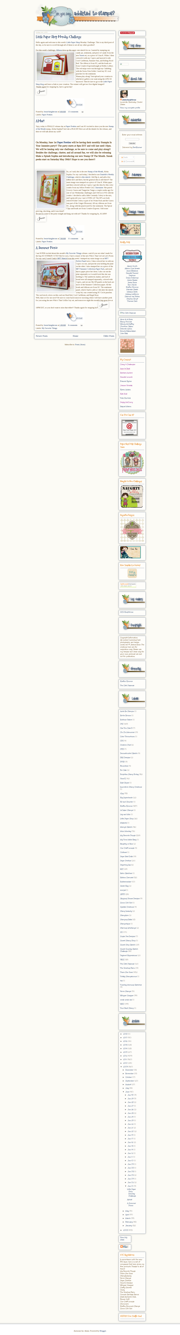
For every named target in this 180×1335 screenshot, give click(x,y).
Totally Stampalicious (128, 976)
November (129, 1073)
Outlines (123, 852)
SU (121, 932)
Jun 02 (131, 1182)
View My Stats (123, 1238)
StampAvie (124, 915)
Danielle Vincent (132, 273)
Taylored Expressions (128, 955)
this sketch (86, 177)
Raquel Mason (125, 406)
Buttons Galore (126, 720)
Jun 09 (131, 1164)
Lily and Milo (125, 814)
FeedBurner (137, 147)
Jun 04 (131, 1175)
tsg (121, 981)
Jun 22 (131, 1124)
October (128, 1077)
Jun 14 (131, 1149)
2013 (125, 1052)
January (129, 1225)
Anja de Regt (125, 369)
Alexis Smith (132, 266)
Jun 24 (131, 1117)
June (127, 1092)
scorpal (123, 890)
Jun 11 (130, 1157)
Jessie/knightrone (51, 112)
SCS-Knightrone (126, 612)
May (127, 1211)
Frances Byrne (126, 381)
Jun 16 (131, 1142)
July (127, 1088)
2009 (125, 1067)
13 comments (73, 112)
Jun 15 (131, 1146)
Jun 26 (131, 1109)
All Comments (128, 161)
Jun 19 (131, 1135)
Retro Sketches (126, 873)
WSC (122, 1004)
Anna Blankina (132, 271)
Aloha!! (40, 121)
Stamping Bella (126, 919)
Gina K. (123, 778)
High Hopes (124, 783)
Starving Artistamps (128, 928)
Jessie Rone (132, 282)
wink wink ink (126, 1000)
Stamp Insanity (126, 911)
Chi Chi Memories (127, 732)
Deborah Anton (126, 329)
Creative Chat (125, 745)
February (129, 1222)
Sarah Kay (124, 886)
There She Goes (126, 972)
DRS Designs (125, 757)
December (129, 1070)
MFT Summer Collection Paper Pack (90, 269)
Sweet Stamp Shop (127, 940)
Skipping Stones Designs (130, 898)
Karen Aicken (125, 390)
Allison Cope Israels (132, 268)
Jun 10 (131, 1160)
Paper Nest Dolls (126, 856)
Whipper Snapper (127, 995)
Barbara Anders (126, 373)
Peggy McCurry (126, 402)
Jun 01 (131, 1186)
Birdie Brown (125, 715)
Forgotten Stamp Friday (129, 774)
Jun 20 (131, 1131)
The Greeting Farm (127, 968)
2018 (125, 1034)
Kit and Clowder (126, 802)
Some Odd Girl (126, 903)
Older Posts (108, 336)
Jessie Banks (132, 280)
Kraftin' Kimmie (132, 287)
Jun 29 (131, 1098)
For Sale (123, 770)
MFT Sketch (62, 258)
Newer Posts (42, 336)
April (127, 1215)
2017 (125, 1037)
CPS (122, 741)
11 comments (73, 239)
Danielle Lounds (126, 377)
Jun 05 (131, 1171)
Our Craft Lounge (127, 848)
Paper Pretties (47, 115)
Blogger (103, 1331)
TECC (122, 960)
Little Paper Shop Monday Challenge (58, 37)
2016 (125, 1041)
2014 (125, 1048)
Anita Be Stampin (127, 711)
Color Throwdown (127, 736)
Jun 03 (131, 1179)
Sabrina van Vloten (132, 296)
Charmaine (99, 188)
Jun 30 (131, 1095)
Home (75, 336)
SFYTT (122, 894)
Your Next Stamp (127, 1008)
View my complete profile (130, 108)
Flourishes (124, 766)
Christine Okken (126, 326)
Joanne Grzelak (126, 385)
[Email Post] (82, 112)
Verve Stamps (125, 991)
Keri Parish (132, 285)
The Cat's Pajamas (127, 685)
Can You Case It (126, 728)
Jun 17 (131, 1139)
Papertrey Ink (125, 865)
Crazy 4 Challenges (127, 364)
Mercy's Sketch (126, 827)
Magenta (123, 823)
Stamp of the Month (95, 172)
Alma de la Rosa (126, 319)
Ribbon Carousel (126, 877)
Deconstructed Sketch (128, 753)
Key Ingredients (126, 797)
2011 (125, 1059)
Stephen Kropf (132, 299)
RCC (122, 869)
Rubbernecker (125, 882)
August (128, 1084)
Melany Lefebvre (132, 294)
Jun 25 (131, 1113)
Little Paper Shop (73, 42)
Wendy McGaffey (127, 324)
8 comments (72, 325)
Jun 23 (131, 1120)
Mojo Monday (125, 831)
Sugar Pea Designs (127, 936)
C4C (121, 724)
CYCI (122, 749)
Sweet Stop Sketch (127, 945)
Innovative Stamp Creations (131, 787)
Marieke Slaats (132, 289)
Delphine (132, 275)
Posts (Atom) (80, 344)
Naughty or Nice (126, 844)
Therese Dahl (132, 301)
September (130, 1081)
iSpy (122, 793)
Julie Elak (124, 333)
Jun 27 (131, 1106)
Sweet (82, 55)
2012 (125, 1056)
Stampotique (125, 924)
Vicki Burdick (125, 398)
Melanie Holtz (132, 292)
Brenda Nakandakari (128, 331)
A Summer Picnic (47, 247)
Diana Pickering (132, 278)
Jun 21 (131, 1128)
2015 (125, 1045)
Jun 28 (131, 1102)
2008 (125, 1230)
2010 (125, 1063)
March (128, 1218)
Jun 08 (131, 1168)
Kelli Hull (123, 394)
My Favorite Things (73, 253)
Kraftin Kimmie (126, 806)
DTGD (122, 762)
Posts (125, 157)
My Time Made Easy (128, 840)
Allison (59, 50)
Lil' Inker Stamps (126, 810)
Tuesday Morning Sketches (131, 985)
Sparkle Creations (127, 907)
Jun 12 (131, 1153)
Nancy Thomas (126, 322)
